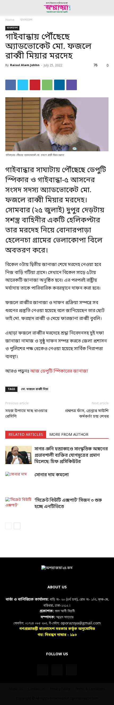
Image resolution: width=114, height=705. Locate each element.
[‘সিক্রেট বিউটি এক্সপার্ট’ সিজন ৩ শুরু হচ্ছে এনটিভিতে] (18, 506)
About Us (16, 689)
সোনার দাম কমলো (51, 475)
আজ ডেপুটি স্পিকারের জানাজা (59, 371)
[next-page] (17, 526)
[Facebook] (10, 85)
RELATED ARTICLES (25, 434)
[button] (9, 7)
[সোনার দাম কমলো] (18, 481)
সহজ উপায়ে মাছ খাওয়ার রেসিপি (26, 413)
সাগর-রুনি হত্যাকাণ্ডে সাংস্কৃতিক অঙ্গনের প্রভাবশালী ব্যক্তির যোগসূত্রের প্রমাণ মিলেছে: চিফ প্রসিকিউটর (71, 455)
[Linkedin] (59, 85)
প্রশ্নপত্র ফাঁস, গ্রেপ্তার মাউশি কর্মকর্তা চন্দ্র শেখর (87, 413)
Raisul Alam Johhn (25, 65)
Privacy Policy (60, 689)
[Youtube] (71, 670)
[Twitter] (22, 85)
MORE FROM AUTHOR (68, 434)
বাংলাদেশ (26, 20)
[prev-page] (8, 526)
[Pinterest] (35, 85)
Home (9, 20)
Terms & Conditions (90, 689)
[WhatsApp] (47, 85)
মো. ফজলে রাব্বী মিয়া (34, 389)
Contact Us (36, 689)
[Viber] (71, 85)
